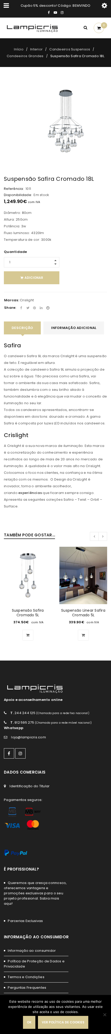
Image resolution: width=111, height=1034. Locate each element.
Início (18, 49)
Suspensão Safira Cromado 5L (28, 613)
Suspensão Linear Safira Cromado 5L (83, 613)
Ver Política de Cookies (63, 1022)
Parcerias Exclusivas (25, 920)
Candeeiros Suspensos (69, 49)
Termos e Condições (26, 977)
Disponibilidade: (18, 195)
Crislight (27, 300)
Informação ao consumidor (32, 950)
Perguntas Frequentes (27, 987)
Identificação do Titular (30, 786)
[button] (28, 635)
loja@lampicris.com (28, 737)
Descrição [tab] (22, 327)
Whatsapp (13, 727)
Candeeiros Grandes (25, 56)
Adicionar (34, 277)
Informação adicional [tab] (73, 327)
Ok (29, 1022)
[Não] (104, 1014)
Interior (36, 49)
